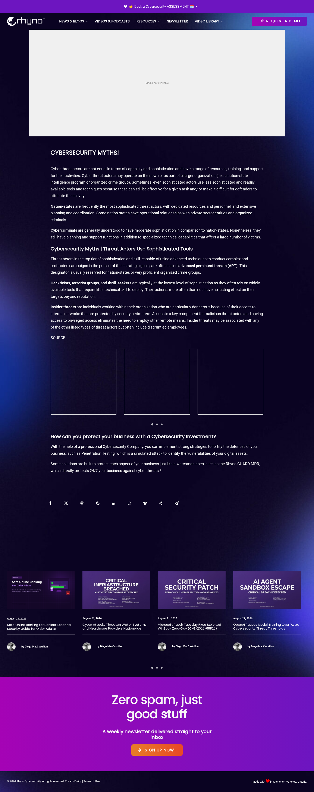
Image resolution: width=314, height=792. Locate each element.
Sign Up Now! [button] (160, 750)
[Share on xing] (160, 503)
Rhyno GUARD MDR (242, 464)
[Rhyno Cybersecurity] (26, 21)
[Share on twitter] (66, 503)
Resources (146, 21)
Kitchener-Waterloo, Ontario (289, 781)
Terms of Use (92, 781)
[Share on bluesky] (145, 503)
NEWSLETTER (177, 21)
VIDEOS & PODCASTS (112, 21)
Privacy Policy (73, 781)
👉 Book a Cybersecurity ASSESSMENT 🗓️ (161, 6)
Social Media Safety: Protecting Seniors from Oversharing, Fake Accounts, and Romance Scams (264, 628)
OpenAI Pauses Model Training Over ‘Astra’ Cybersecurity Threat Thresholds (191, 626)
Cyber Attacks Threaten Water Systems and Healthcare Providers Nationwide (39, 626)
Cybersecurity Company (123, 446)
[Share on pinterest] (97, 503)
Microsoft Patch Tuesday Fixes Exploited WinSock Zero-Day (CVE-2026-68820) (114, 626)
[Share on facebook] (50, 503)
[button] (41, 590)
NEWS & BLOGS (71, 21)
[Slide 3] (161, 424)
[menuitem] (160, 6)
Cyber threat (61, 169)
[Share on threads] (81, 503)
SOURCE (58, 337)
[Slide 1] (152, 424)
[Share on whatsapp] (129, 503)
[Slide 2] (157, 424)
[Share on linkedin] (113, 503)
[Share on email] (176, 503)
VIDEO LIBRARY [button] (207, 21)
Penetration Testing (98, 453)
